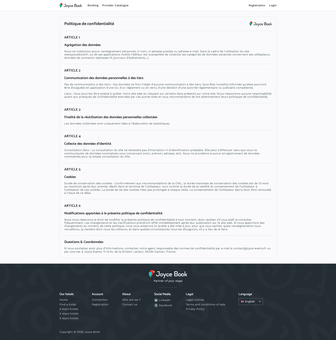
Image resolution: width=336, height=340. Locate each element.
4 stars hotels (68, 313)
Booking (93, 5)
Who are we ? (131, 299)
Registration (257, 5)
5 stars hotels (68, 318)
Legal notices (195, 299)
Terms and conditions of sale (205, 304)
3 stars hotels (68, 309)
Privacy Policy (195, 309)
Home (63, 299)
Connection (100, 299)
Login (272, 5)
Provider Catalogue (115, 5)
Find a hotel (67, 304)
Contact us (129, 304)
